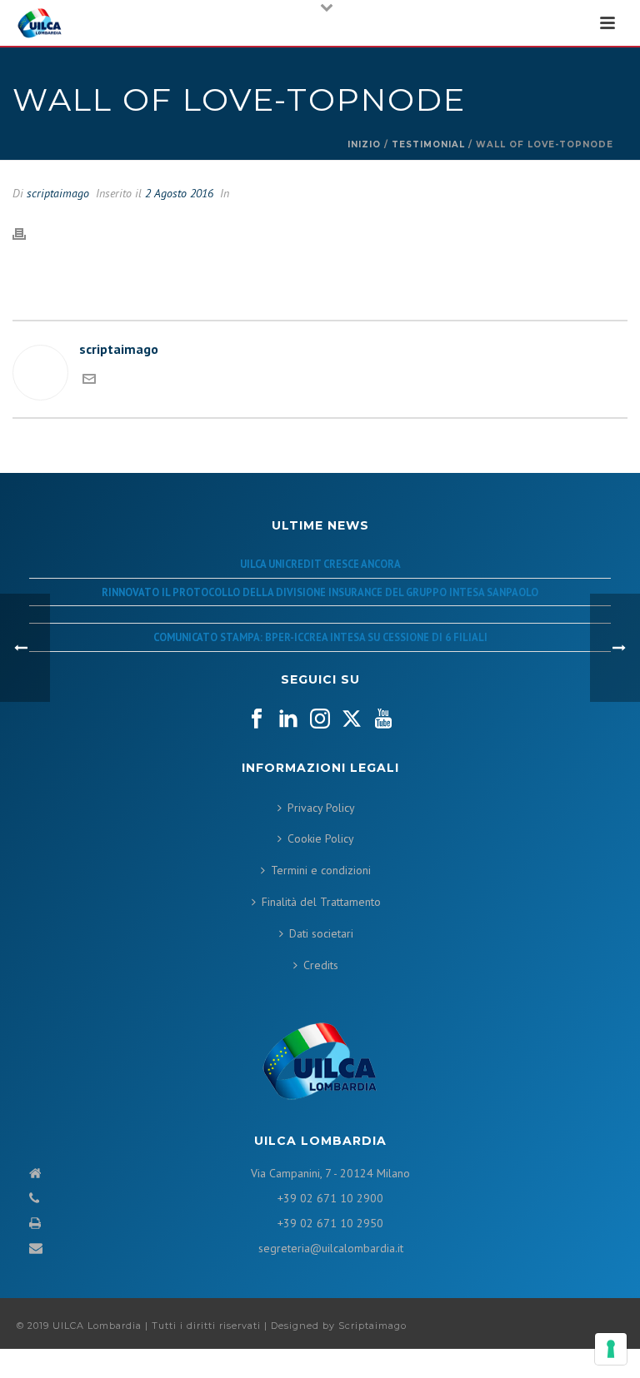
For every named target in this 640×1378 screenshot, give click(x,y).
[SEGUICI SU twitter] (352, 719)
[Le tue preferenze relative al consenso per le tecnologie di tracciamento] (611, 1349)
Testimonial (428, 144)
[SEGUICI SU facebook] (257, 719)
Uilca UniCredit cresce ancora (320, 563)
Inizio (364, 144)
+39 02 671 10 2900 (330, 1198)
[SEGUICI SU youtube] (383, 719)
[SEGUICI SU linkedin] (288, 719)
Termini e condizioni (321, 870)
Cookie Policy (321, 838)
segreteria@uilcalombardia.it (330, 1248)
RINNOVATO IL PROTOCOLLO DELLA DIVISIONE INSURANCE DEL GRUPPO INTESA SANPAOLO (320, 592)
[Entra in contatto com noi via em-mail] (89, 380)
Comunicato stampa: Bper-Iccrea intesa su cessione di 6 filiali (320, 637)
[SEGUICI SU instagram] (320, 719)
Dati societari (321, 933)
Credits (320, 965)
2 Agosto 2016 (179, 193)
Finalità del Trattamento (321, 901)
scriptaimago (58, 193)
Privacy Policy (321, 807)
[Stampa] (27, 233)
